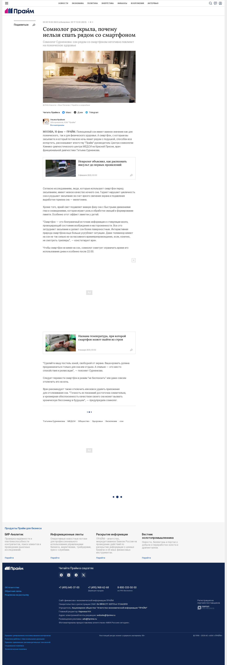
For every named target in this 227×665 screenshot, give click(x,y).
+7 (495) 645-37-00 (69, 587)
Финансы (122, 3)
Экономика (78, 3)
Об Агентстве (12, 587)
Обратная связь (13, 591)
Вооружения (137, 3)
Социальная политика (14, 646)
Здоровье (97, 421)
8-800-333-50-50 (127, 589)
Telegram (93, 112)
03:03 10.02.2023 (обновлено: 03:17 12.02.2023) (64, 22)
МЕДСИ (71, 421)
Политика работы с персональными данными (24, 639)
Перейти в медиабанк (80, 105)
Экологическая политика (16, 649)
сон (121, 421)
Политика (92, 3)
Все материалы (57, 125)
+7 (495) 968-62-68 (98, 589)
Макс (68, 112)
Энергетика (107, 3)
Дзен (80, 112)
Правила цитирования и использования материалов (28, 635)
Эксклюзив (111, 421)
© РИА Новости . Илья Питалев (56, 105)
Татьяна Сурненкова (54, 421)
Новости (63, 3)
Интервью (153, 3)
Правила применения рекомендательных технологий (27, 642)
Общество (83, 421)
